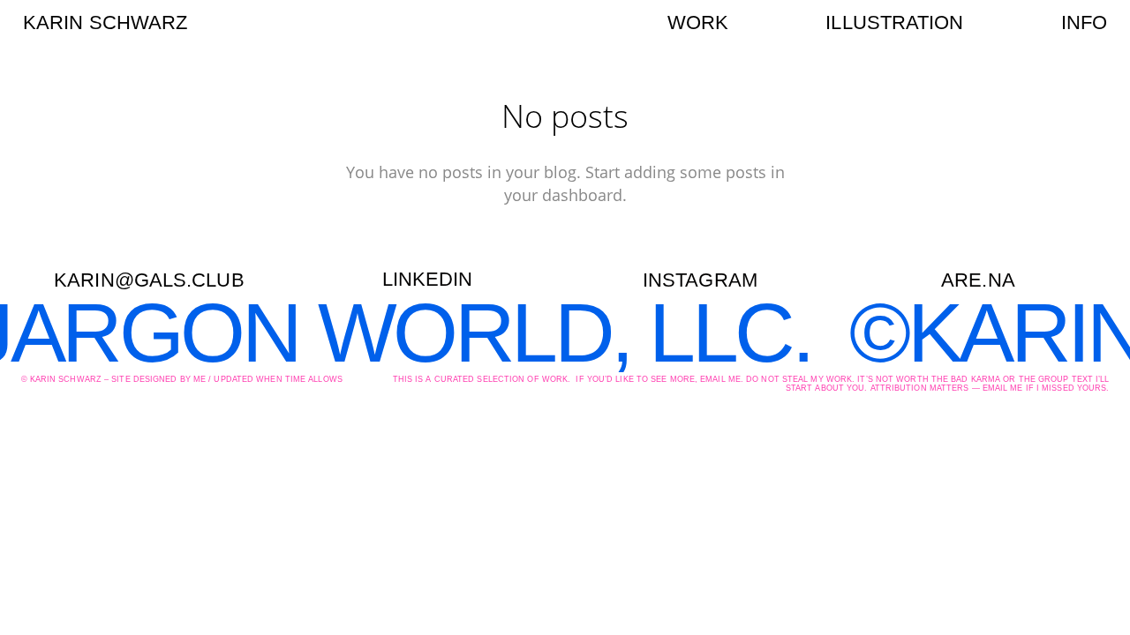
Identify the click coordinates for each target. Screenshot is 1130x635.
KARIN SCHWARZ (105, 23)
